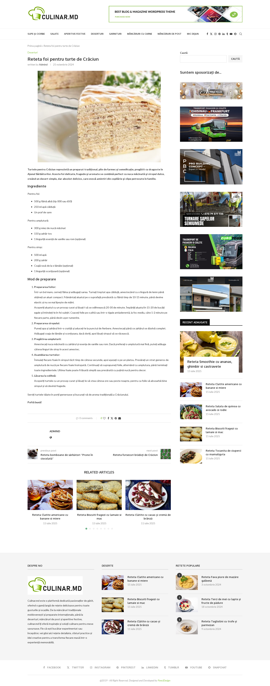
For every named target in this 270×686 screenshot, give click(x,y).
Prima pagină (35, 45)
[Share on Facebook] (108, 418)
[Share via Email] (119, 418)
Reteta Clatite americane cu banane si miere (224, 386)
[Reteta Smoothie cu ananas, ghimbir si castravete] (211, 352)
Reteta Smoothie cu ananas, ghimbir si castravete (209, 364)
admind (43, 64)
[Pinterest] (219, 34)
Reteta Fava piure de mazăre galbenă (219, 578)
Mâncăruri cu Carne (139, 33)
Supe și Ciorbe (36, 33)
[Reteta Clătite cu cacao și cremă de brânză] (148, 495)
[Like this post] (104, 418)
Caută (184, 52)
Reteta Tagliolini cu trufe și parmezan (219, 623)
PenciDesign (164, 680)
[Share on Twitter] (112, 418)
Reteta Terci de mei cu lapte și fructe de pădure (221, 601)
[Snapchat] (235, 34)
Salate (54, 33)
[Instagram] (215, 34)
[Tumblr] (227, 34)
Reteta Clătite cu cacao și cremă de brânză (143, 623)
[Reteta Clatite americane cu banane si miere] (50, 495)
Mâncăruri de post (169, 33)
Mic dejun (193, 33)
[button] (32, 504)
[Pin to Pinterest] (116, 418)
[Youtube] (231, 34)
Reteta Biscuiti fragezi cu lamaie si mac (222, 430)
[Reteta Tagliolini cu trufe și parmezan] (187, 627)
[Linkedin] (223, 34)
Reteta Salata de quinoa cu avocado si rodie (223, 408)
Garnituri (115, 33)
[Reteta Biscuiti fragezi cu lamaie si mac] (99, 495)
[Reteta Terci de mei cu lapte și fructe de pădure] (187, 604)
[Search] (240, 34)
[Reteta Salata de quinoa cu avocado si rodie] (191, 412)
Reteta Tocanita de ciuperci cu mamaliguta (223, 452)
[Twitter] (211, 34)
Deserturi (97, 33)
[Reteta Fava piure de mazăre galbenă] (187, 582)
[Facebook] (207, 34)
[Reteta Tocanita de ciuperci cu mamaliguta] (191, 456)
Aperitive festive (74, 33)
